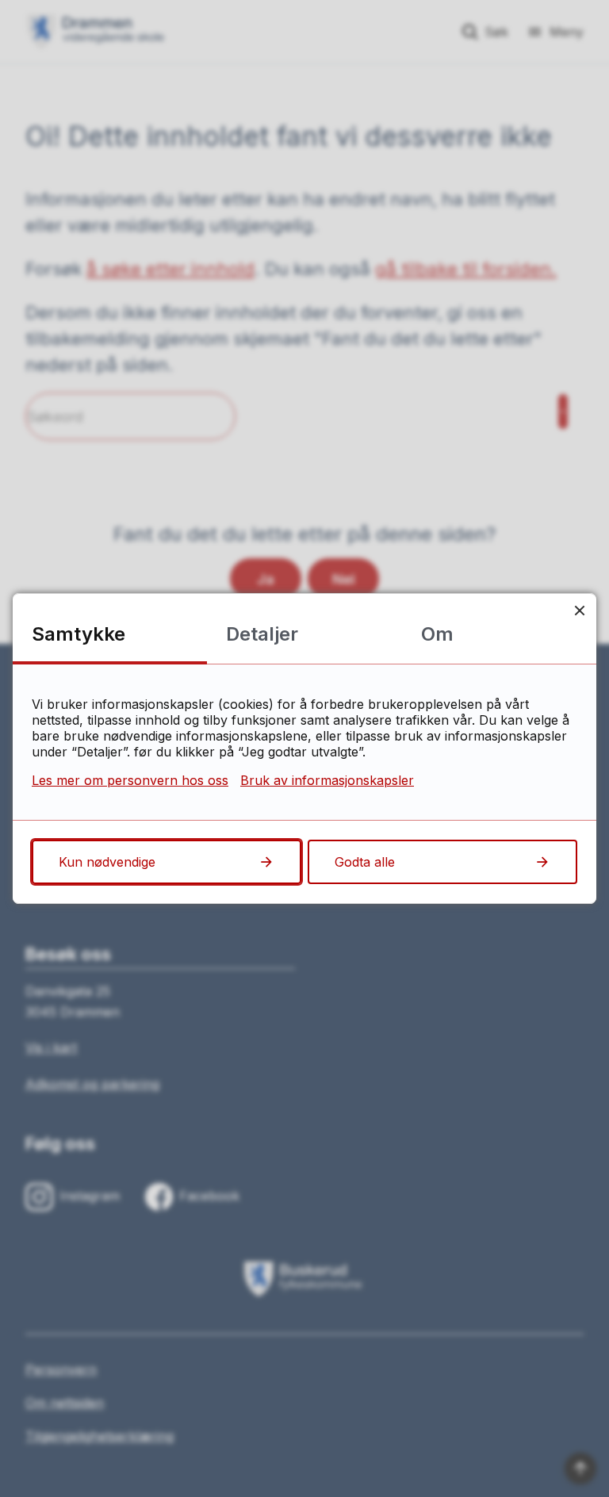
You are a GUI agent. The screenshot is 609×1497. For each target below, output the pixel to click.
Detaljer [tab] (262, 633)
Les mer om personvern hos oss (130, 780)
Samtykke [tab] (78, 633)
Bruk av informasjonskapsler (327, 780)
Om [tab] (437, 633)
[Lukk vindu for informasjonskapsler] (579, 610)
